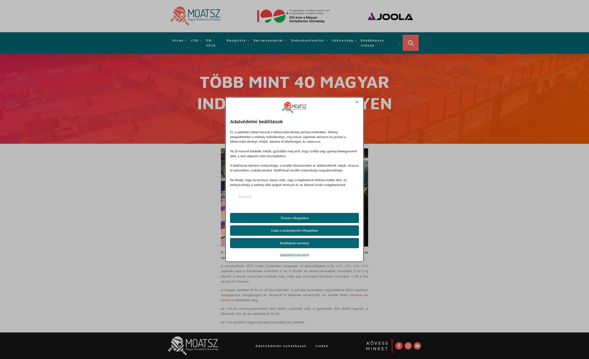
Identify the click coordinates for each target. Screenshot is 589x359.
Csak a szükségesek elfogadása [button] (294, 230)
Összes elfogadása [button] (295, 218)
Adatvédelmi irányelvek (294, 254)
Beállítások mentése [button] (294, 243)
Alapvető (245, 197)
